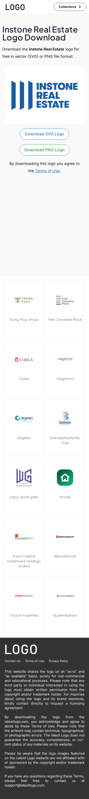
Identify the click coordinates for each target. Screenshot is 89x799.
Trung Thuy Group (24, 319)
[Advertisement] (44, 225)
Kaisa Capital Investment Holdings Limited (24, 561)
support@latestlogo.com (24, 785)
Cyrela (24, 379)
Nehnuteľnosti (65, 556)
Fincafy (65, 497)
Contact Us (13, 661)
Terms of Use (47, 171)
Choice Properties (24, 615)
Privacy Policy (58, 661)
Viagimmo (65, 379)
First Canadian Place (65, 319)
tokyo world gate (24, 497)
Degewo (24, 438)
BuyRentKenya (65, 615)
